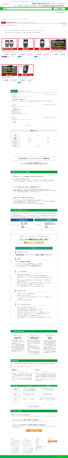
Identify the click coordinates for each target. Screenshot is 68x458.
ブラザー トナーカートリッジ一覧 (27, 443)
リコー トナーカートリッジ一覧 (26, 444)
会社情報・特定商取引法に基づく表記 (40, 446)
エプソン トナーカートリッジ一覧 (27, 441)
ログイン (63, 8)
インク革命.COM (4, 19)
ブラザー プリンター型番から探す (15, 450)
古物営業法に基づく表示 (39, 447)
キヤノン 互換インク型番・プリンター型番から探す (15, 19)
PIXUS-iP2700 (26, 19)
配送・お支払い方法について (39, 448)
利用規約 (37, 449)
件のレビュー (13, 25)
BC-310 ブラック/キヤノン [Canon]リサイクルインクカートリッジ (25, 51)
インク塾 (37, 443)
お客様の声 (37, 440)
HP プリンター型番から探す (14, 451)
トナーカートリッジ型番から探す (27, 440)
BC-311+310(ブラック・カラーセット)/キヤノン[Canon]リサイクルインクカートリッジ (8, 51)
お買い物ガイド (38, 441)
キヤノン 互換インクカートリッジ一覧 (15, 442)
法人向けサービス (38, 442)
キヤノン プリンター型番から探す (15, 449)
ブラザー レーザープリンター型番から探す (28, 450)
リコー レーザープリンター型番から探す (28, 451)
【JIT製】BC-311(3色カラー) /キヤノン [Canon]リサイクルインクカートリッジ (24, 77)
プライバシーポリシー (38, 450)
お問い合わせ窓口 (52, 441)
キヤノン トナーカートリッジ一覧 (27, 442)
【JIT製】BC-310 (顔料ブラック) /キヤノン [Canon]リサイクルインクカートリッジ (8, 77)
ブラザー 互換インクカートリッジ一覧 (15, 443)
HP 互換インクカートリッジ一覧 (15, 444)
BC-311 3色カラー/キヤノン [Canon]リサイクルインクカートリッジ (41, 51)
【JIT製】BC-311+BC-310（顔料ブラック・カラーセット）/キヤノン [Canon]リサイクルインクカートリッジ (58, 52)
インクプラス (37, 444)
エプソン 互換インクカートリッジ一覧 (15, 441)
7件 (29, 91)
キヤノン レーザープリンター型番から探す (28, 449)
